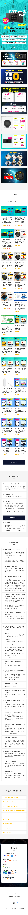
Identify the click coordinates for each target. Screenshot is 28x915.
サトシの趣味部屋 (7, 823)
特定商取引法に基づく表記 (14, 896)
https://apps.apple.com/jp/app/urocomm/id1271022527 (15, 581)
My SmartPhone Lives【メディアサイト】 (14, 810)
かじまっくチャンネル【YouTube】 (11, 797)
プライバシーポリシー (14, 893)
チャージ (12, 201)
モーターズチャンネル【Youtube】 (11, 802)
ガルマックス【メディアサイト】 (10, 806)
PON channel (7, 828)
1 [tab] (13, 47)
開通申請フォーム (14, 517)
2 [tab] (14, 47)
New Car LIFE (7, 815)
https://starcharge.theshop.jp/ (14, 641)
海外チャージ (18, 201)
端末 (8, 201)
